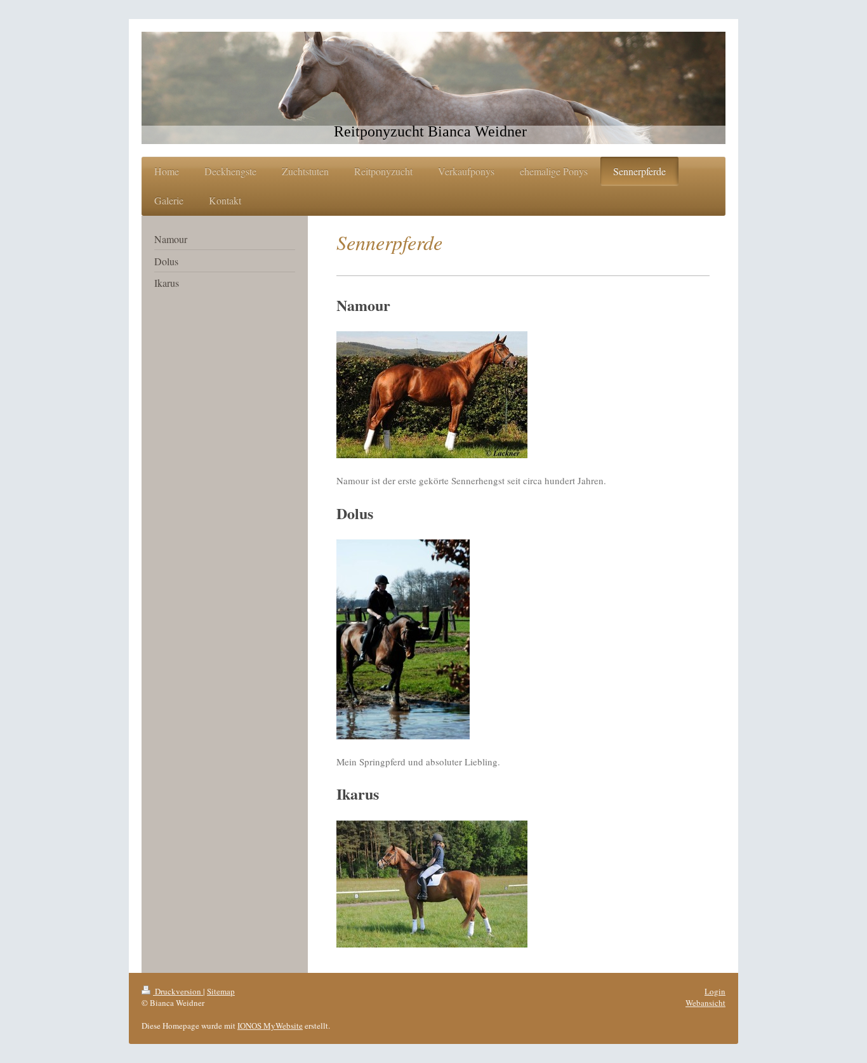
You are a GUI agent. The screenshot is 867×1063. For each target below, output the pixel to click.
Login (715, 991)
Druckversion (178, 991)
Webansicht (705, 1002)
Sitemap (221, 991)
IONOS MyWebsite (270, 1025)
